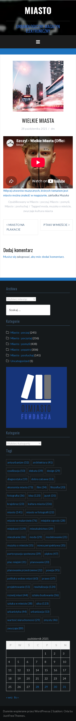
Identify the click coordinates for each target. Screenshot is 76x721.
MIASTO (38, 10)
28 (37, 686)
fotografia (16, 495)
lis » (16, 697)
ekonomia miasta (20, 487)
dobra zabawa (42, 479)
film (42, 487)
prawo (48, 578)
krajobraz (15, 504)
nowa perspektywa (51, 545)
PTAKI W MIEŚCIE (55, 224)
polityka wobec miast (22, 578)
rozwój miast (17, 595)
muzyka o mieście (60, 206)
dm (53, 128)
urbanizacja (40, 611)
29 (46, 686)
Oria (66, 711)
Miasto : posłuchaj (16, 206)
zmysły (51, 620)
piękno (51, 553)
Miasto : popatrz (21, 349)
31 (64, 686)
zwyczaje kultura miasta (38, 211)
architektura (43, 462)
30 (55, 686)
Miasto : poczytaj (21, 338)
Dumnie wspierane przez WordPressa (26, 711)
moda (44, 206)
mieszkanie (16, 537)
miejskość (16, 528)
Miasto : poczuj (39, 201)
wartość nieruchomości (23, 620)
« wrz (9, 697)
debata (36, 470)
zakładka (58, 195)
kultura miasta (40, 504)
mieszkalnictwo (41, 528)
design (53, 470)
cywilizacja (16, 470)
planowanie (39, 562)
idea (34, 495)
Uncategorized (20, 361)
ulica (42, 603)
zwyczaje (15, 628)
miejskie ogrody (53, 520)
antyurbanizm (18, 462)
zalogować (23, 256)
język (50, 495)
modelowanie (56, 537)
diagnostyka (17, 479)
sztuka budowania (45, 595)
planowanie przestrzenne (24, 570)
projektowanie (18, 586)
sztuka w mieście (19, 603)
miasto (14, 512)
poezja (53, 570)
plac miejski (16, 562)
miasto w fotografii (40, 512)
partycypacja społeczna (24, 553)
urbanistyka (17, 611)
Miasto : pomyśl (59, 201)
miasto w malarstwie (22, 520)
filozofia (57, 487)
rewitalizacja (45, 586)
